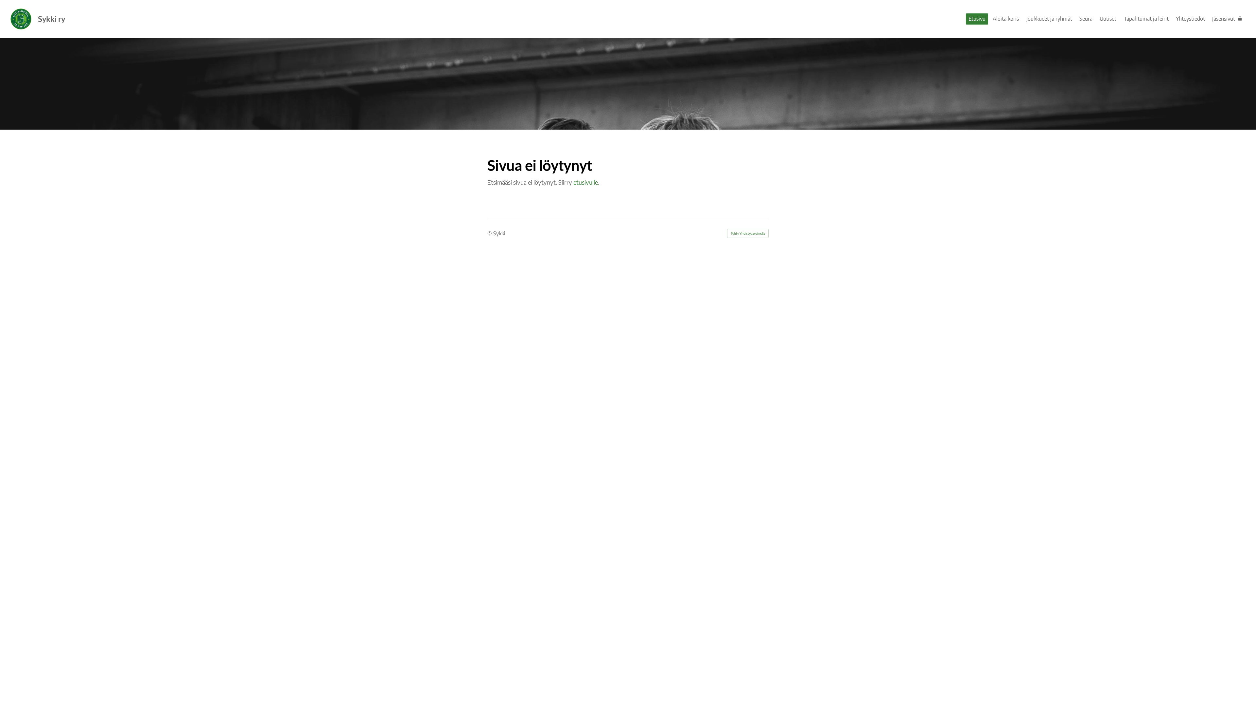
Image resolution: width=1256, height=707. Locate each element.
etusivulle (585, 182)
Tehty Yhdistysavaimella (748, 233)
